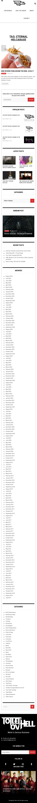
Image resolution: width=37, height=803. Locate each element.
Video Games (9, 696)
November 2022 (10, 376)
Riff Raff (8, 674)
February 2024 (10, 342)
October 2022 (9, 378)
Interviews (8, 636)
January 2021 (9, 424)
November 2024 (10, 322)
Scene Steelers (10, 679)
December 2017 (10, 506)
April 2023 (8, 365)
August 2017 (9, 515)
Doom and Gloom (10, 630)
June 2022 (8, 387)
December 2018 (10, 480)
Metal (7, 645)
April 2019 (8, 471)
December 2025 (10, 294)
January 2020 (9, 451)
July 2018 (8, 491)
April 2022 (8, 391)
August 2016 (9, 542)
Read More (5, 83)
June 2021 (8, 413)
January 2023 (9, 371)
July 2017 (8, 518)
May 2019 (8, 469)
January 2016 (9, 557)
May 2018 (8, 495)
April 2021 (8, 418)
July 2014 (8, 597)
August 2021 (9, 409)
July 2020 (8, 438)
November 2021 (10, 402)
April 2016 (8, 551)
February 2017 (10, 529)
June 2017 (8, 520)
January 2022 (9, 398)
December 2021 (10, 400)
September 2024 (10, 327)
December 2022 (10, 373)
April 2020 (8, 444)
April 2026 (8, 285)
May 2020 (8, 442)
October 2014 (9, 591)
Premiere (8, 663)
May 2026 (8, 282)
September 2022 (10, 380)
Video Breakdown (10, 694)
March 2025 (9, 314)
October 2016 (9, 538)
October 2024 (9, 325)
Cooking (8, 621)
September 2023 (10, 353)
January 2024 (9, 345)
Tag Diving (8, 683)
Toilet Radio (9, 692)
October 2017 (9, 511)
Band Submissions (11, 612)
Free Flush (8, 634)
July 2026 (8, 278)
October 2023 (9, 351)
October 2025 (9, 298)
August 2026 (9, 276)
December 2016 (10, 533)
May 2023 (8, 362)
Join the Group (20, 10)
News (7, 652)
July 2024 (8, 331)
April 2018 (8, 498)
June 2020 (8, 440)
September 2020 (10, 433)
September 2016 (10, 540)
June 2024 (8, 334)
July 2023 (8, 358)
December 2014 (10, 586)
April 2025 (8, 311)
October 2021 (9, 404)
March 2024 (9, 340)
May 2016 (8, 549)
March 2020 (9, 447)
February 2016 (10, 555)
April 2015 (8, 577)
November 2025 (10, 296)
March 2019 (9, 473)
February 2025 (10, 316)
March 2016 (9, 553)
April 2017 (8, 524)
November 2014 (10, 588)
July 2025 (8, 305)
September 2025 (10, 300)
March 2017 (9, 526)
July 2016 (8, 544)
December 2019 (10, 453)
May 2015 (8, 575)
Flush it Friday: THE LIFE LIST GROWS (15, 261)
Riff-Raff (8, 676)
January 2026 (9, 291)
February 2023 (10, 369)
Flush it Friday (9, 632)
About (32, 10)
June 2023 (8, 360)
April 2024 (8, 338)
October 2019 (9, 458)
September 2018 (10, 486)
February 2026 (10, 289)
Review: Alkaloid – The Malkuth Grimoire (18, 234)
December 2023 (10, 347)
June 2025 (8, 307)
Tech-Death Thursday (11, 685)
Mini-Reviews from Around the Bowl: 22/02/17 (17, 71)
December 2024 (10, 320)
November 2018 (10, 482)
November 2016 (10, 535)
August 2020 (9, 436)
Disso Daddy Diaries (11, 628)
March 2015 (9, 580)
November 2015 (10, 562)
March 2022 (9, 393)
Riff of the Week (10, 672)
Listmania (8, 639)
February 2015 (10, 582)
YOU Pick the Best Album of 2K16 (11, 126)
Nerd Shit (8, 647)
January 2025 (9, 318)
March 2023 (9, 367)
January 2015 (9, 584)
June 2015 (8, 573)
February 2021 (10, 422)
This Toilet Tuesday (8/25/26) (14, 255)
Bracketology (9, 616)
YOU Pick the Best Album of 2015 (11, 115)
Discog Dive (9, 623)
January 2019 (9, 478)
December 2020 (10, 427)
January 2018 (9, 504)
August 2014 (9, 595)
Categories (8, 10)
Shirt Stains (9, 681)
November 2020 (10, 429)
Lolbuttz (8, 643)
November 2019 (10, 455)
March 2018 (9, 500)
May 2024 (8, 336)
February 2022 (10, 396)
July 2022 (8, 384)
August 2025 (9, 302)
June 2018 (8, 493)
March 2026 (9, 287)
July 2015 (8, 571)
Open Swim (9, 656)
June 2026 (8, 280)
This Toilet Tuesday (11, 690)
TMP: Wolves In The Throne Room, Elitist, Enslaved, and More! (26, 182)
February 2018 (10, 502)
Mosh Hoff (10, 73)
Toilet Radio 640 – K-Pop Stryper (14, 253)
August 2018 (9, 489)
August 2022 (9, 382)
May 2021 (8, 416)
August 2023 (9, 356)
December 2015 (10, 560)
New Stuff (8, 650)
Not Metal (8, 654)
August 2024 (9, 329)
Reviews (3, 73)
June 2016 (8, 546)
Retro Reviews (10, 667)
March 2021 (9, 420)
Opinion (8, 659)
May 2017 (8, 522)
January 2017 (9, 531)
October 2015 (9, 564)
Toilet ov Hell (17, 800)
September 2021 (10, 407)
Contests (8, 619)
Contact (27, 18)
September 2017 (10, 513)
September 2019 (10, 460)
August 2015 (9, 569)
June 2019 (8, 467)
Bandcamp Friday (10, 614)
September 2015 (10, 566)
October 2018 (9, 484)
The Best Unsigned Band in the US (15, 687)
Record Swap (9, 665)
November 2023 (10, 349)
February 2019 (10, 475)
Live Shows (9, 641)
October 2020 (9, 431)
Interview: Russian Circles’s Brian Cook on (9, 167)
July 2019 (8, 464)
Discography (9, 625)
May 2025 (8, 309)
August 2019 (9, 462)
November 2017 (10, 509)
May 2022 (8, 389)
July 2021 (8, 411)
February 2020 (10, 449)
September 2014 (10, 593)
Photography (9, 661)
